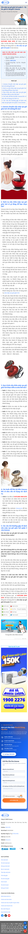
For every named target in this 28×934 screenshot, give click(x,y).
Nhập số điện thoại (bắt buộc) (8, 774)
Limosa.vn (19, 508)
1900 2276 (7, 827)
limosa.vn (8, 839)
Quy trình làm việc (5, 912)
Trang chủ (3, 11)
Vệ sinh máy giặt (5, 878)
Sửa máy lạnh (4, 859)
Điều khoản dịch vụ (6, 896)
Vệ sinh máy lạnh (5, 863)
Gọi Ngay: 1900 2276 (9, 754)
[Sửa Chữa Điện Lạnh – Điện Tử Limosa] (12, 2)
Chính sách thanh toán (6, 905)
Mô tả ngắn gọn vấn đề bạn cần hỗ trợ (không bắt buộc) (13, 786)
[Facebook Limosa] (2, 915)
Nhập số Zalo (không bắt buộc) (9, 780)
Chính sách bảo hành (6, 899)
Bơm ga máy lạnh (5, 866)
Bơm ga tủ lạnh (5, 888)
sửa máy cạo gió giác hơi (11, 293)
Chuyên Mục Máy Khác (12, 11)
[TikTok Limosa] (5, 915)
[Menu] (26, 2)
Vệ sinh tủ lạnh (5, 885)
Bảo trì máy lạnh (5, 869)
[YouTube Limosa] (9, 915)
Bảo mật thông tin (5, 908)
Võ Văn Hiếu (15, 833)
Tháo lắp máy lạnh (5, 872)
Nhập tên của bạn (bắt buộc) (8, 769)
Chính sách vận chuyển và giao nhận (10, 902)
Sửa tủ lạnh (4, 881)
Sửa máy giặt (4, 875)
